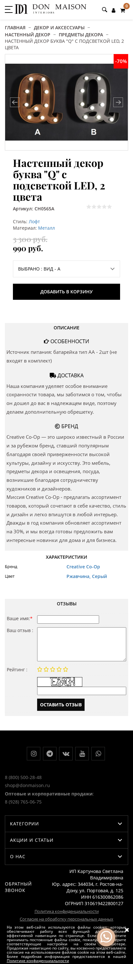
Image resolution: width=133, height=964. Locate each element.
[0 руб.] (122, 10)
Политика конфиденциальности (67, 911)
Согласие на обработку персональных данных (66, 919)
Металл (46, 228)
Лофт (34, 221)
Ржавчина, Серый (86, 576)
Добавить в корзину (66, 292)
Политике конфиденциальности (38, 960)
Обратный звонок (18, 887)
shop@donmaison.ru (27, 785)
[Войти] (113, 10)
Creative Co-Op (83, 567)
